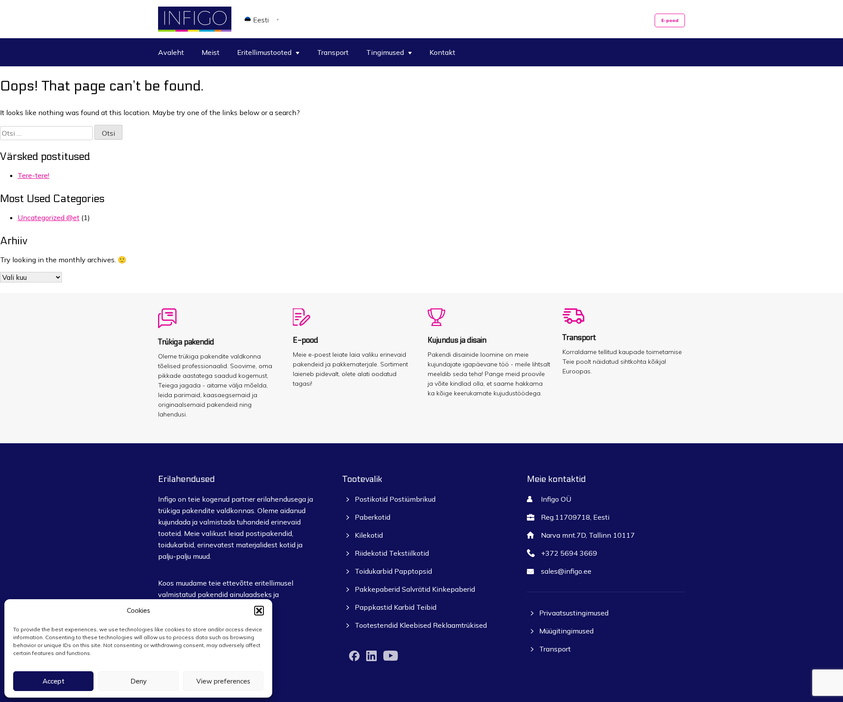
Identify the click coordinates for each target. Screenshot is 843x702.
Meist (211, 52)
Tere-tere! (33, 175)
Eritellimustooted (264, 52)
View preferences (223, 681)
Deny (138, 681)
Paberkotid (372, 517)
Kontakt (442, 52)
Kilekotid (369, 535)
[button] (259, 610)
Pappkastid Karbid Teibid (395, 607)
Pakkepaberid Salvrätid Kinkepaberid (415, 589)
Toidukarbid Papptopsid (393, 571)
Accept (54, 681)
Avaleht (171, 52)
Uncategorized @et (48, 217)
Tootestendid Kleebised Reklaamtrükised (421, 625)
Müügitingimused (566, 630)
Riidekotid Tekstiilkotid (392, 553)
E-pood (669, 20)
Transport (333, 52)
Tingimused (385, 52)
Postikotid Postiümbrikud (395, 499)
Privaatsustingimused (574, 612)
